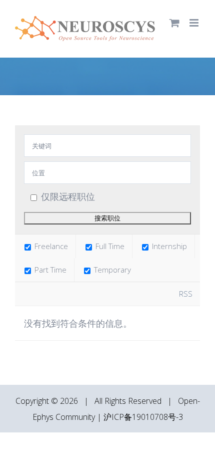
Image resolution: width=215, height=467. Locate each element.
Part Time (49, 270)
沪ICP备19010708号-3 (143, 416)
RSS (185, 294)
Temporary (111, 270)
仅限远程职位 (68, 196)
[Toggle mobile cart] (175, 23)
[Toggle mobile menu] (195, 23)
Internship (168, 246)
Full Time (109, 246)
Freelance (50, 246)
